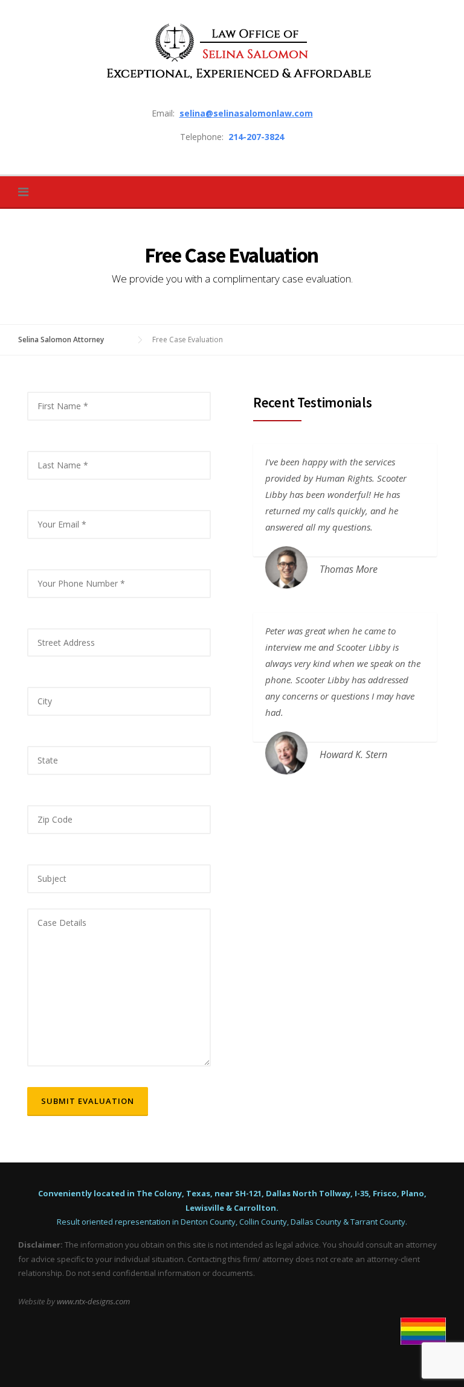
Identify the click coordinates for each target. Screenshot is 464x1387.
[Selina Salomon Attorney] (232, 50)
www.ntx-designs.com (93, 1301)
